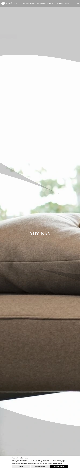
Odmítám (21, 466)
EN (78, 3)
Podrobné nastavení (40, 466)
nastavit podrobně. (57, 463)
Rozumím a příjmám (59, 466)
